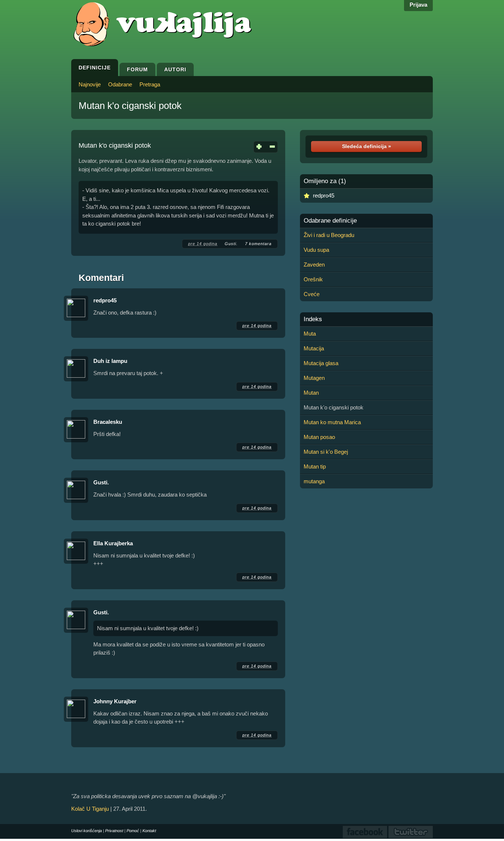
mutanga (314, 481)
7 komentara (258, 243)
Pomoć (133, 830)
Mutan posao (319, 437)
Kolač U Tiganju (90, 809)
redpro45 (105, 300)
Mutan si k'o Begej (326, 452)
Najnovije (90, 84)
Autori (175, 69)
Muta (310, 333)
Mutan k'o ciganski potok (130, 105)
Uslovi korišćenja (86, 830)
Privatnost (114, 830)
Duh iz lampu (110, 361)
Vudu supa (316, 250)
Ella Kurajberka (113, 543)
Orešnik (313, 279)
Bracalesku (107, 422)
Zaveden (314, 264)
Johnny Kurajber (115, 701)
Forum (137, 69)
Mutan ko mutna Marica (332, 422)
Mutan (311, 392)
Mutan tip (315, 466)
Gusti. (231, 243)
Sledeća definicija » (366, 146)
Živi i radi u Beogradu (329, 235)
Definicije (95, 68)
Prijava (418, 4)
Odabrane (120, 84)
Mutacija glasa (321, 363)
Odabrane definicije (330, 220)
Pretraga (149, 84)
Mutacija (314, 348)
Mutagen (314, 378)
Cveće (312, 294)
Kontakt (149, 830)
